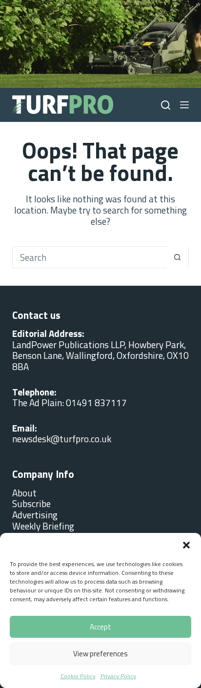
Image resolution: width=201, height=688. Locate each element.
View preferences (100, 653)
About (24, 493)
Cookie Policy (78, 676)
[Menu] (184, 104)
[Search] (165, 105)
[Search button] (177, 257)
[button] (186, 545)
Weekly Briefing (43, 526)
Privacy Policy (118, 676)
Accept (100, 626)
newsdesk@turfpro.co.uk (61, 439)
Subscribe (31, 503)
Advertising (35, 515)
